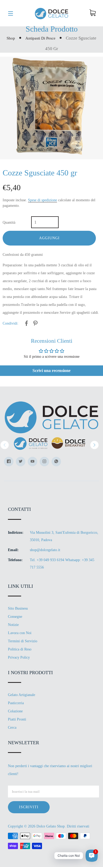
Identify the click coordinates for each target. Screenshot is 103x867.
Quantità (9, 222)
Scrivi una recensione (51, 370)
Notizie (13, 625)
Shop (11, 38)
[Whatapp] (56, 461)
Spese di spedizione (42, 200)
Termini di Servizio (22, 641)
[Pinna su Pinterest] (35, 324)
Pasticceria (16, 703)
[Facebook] (8, 461)
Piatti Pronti (17, 719)
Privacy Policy (19, 657)
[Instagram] (44, 461)
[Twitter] (20, 461)
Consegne (15, 617)
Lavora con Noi (19, 633)
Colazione (15, 711)
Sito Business (18, 608)
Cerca (12, 727)
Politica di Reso (19, 649)
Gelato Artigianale (21, 695)
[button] (4, 445)
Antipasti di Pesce (40, 38)
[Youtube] (32, 461)
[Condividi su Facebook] (26, 324)
